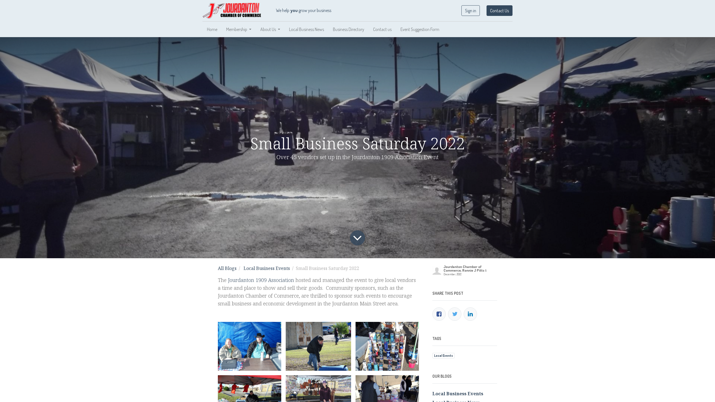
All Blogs (227, 268)
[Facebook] (439, 314)
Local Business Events (267, 268)
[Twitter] (454, 314)
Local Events (443, 355)
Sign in (470, 10)
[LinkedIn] (470, 314)
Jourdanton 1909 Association (261, 280)
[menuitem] (212, 29)
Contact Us (499, 10)
